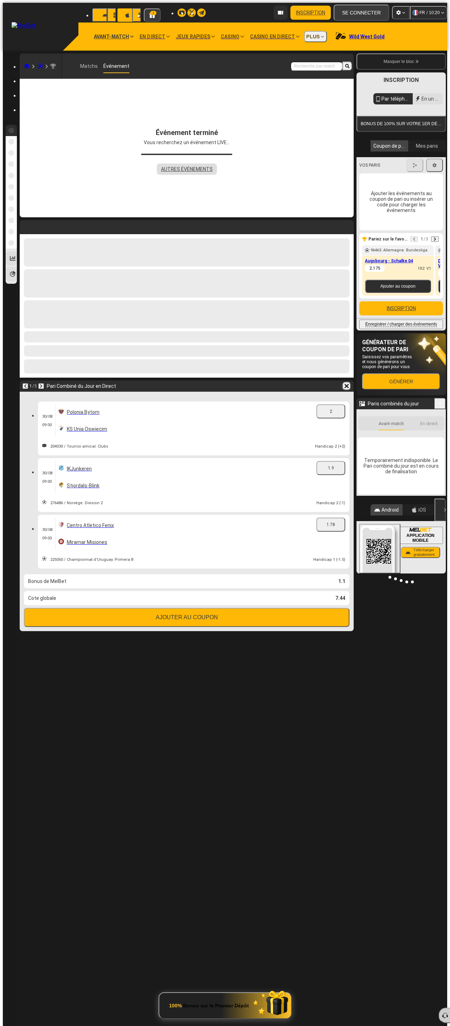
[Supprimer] (346, 226)
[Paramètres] (401, 12)
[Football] (40, 66)
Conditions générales (397, 166)
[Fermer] (440, 718)
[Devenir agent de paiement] (281, 13)
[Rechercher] (347, 66)
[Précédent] (25, 226)
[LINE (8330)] (26, 66)
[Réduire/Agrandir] (440, 468)
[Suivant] (43, 226)
